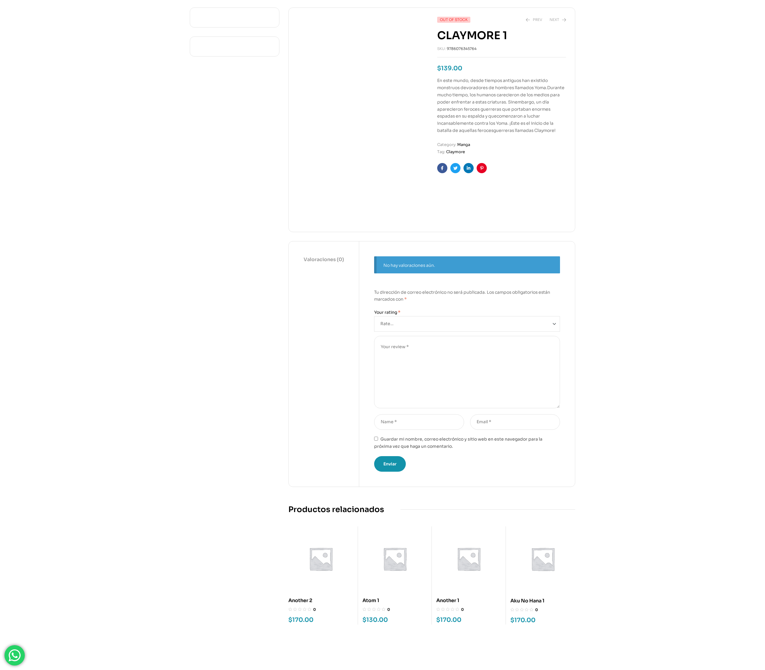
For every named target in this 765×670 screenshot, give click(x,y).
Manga (463, 144)
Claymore (455, 151)
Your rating (387, 312)
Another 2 (300, 600)
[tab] (324, 260)
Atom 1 (370, 600)
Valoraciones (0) (324, 259)
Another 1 (447, 600)
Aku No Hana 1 (527, 601)
